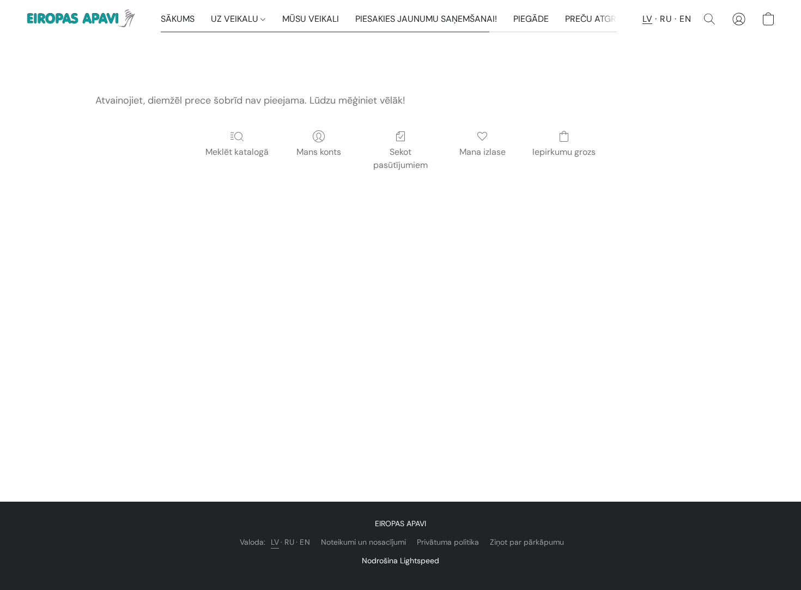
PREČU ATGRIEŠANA (605, 19)
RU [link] (289, 542)
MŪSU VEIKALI (310, 19)
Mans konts (318, 152)
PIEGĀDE (531, 19)
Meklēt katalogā (237, 152)
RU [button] (666, 19)
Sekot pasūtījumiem (400, 158)
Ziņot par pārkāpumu (527, 542)
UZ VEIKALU (235, 19)
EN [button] (685, 19)
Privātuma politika (448, 542)
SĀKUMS (178, 19)
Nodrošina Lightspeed (400, 560)
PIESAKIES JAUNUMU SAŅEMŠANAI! (426, 19)
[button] (82, 19)
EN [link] (305, 542)
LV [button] (647, 19)
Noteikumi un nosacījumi (363, 542)
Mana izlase (482, 152)
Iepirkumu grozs (564, 152)
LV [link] (275, 542)
